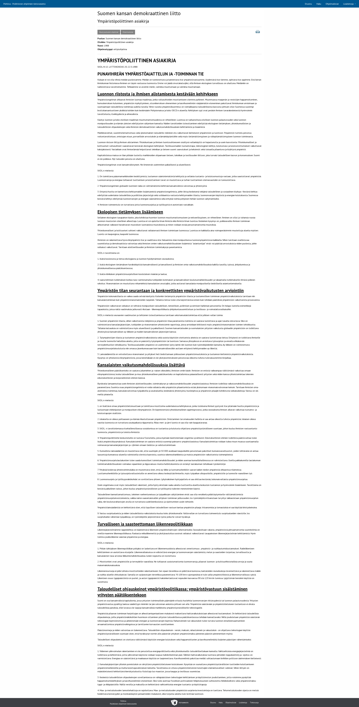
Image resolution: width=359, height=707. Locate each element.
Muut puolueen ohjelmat (108, 32)
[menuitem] (308, 3)
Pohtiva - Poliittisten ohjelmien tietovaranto (24, 3)
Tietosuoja (254, 703)
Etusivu (308, 3)
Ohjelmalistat (332, 3)
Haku (318, 3)
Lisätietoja (348, 3)
